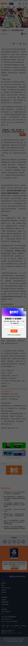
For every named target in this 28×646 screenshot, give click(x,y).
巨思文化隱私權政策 (16, 334)
